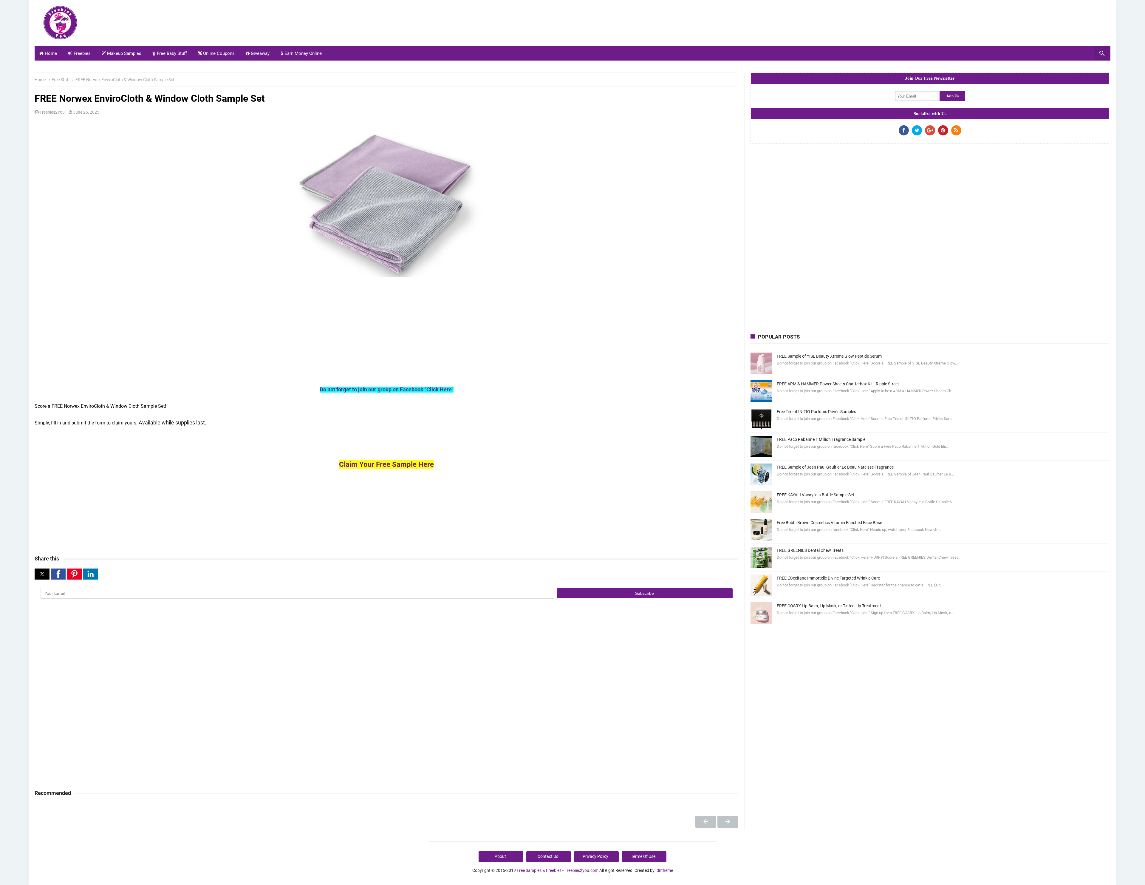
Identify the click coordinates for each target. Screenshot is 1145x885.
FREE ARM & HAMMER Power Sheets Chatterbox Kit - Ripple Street (838, 384)
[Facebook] (904, 130)
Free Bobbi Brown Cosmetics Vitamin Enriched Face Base (829, 522)
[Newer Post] (705, 822)
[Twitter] (917, 130)
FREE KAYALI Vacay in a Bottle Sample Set (815, 494)
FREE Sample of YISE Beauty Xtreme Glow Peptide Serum (829, 356)
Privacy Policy (595, 856)
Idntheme (664, 870)
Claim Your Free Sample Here (386, 464)
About (500, 856)
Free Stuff (61, 79)
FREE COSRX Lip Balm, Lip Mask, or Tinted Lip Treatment (829, 605)
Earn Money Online (302, 53)
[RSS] (956, 130)
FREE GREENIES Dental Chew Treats (810, 550)
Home (50, 53)
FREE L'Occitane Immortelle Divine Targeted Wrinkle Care (828, 578)
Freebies (81, 53)
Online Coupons (218, 53)
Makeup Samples (123, 53)
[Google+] (930, 130)
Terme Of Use (643, 856)
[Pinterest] (943, 130)
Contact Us (548, 856)
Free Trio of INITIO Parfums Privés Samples (816, 411)
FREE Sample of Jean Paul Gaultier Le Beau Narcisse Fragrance (835, 467)
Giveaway (260, 53)
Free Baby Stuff (171, 53)
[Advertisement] (1001, 24)
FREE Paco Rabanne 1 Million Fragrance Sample (821, 439)
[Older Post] (727, 822)
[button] (42, 574)
